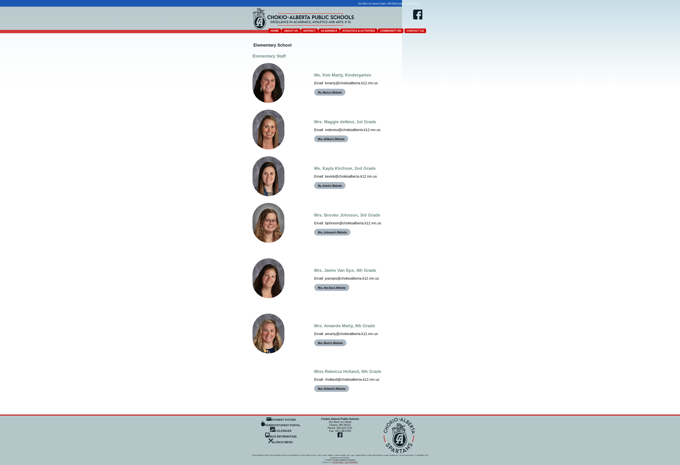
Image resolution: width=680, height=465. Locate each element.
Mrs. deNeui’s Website (331, 138)
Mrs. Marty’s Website (330, 342)
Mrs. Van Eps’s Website (332, 287)
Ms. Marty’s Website (330, 92)
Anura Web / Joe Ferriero (345, 462)
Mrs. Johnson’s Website (332, 232)
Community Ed (390, 30)
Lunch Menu (283, 442)
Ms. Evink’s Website (330, 185)
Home (275, 30)
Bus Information (283, 436)
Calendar (283, 430)
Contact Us (415, 30)
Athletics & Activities (358, 30)
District (309, 30)
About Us (291, 30)
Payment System (283, 419)
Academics (329, 30)
